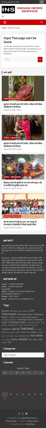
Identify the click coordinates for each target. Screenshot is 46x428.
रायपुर (9, 342)
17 (5, 390)
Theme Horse (32, 421)
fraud (39, 329)
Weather (23, 339)
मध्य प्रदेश (4, 342)
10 (5, 386)
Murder (34, 332)
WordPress (30, 424)
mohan (18, 332)
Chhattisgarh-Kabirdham (9, 320)
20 (23, 390)
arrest (20, 311)
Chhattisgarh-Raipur (17, 322)
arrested (26, 311)
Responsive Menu (41, 2)
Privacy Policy (11, 421)
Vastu (7, 340)
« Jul (3, 403)
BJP (32, 310)
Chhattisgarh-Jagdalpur (29, 317)
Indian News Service (29, 418)
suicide (16, 336)
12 (17, 386)
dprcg (15, 328)
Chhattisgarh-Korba (25, 320)
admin (19, 110)
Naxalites (40, 332)
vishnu (13, 339)
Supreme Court (24, 336)
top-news (37, 335)
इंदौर (30, 340)
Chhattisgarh (9, 314)
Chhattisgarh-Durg (14, 317)
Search (40, 59)
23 (41, 390)
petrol (4, 336)
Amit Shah (13, 311)
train (3, 340)
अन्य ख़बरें (7, 72)
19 (17, 390)
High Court (5, 332)
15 (35, 386)
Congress (6, 329)
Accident (5, 311)
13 (23, 386)
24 (5, 394)
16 (41, 386)
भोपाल (41, 340)
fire (35, 329)
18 (11, 390)
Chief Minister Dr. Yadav (15, 325)
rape (11, 336)
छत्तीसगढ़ (35, 340)
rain (8, 336)
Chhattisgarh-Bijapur (25, 314)
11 (11, 386)
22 (35, 390)
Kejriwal (12, 332)
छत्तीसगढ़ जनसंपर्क (15, 98)
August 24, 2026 (10, 110)
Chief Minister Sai (28, 325)
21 (29, 390)
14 (29, 386)
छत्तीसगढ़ (6, 98)
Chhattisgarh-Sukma (33, 322)
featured (27, 329)
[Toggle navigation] (5, 22)
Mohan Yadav (25, 332)
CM (36, 325)
